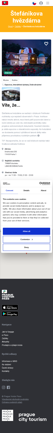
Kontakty (5, 371)
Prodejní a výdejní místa (12, 345)
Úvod (10, 26)
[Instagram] (4, 387)
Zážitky (18, 26)
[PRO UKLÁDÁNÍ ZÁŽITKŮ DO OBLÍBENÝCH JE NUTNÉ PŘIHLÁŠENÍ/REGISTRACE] (46, 43)
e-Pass (5, 335)
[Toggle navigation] (47, 3)
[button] (34, 3)
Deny (26, 247)
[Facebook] (8, 387)
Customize (25, 239)
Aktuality (5, 342)
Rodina (14, 80)
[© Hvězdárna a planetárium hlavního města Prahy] (26, 57)
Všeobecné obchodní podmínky (15, 399)
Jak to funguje (8, 332)
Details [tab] (27, 190)
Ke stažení (6, 364)
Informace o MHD (9, 361)
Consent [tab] (9, 190)
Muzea (6, 80)
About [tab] (43, 190)
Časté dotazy (7, 368)
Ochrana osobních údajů (12, 402)
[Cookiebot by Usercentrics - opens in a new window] (39, 183)
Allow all (26, 231)
